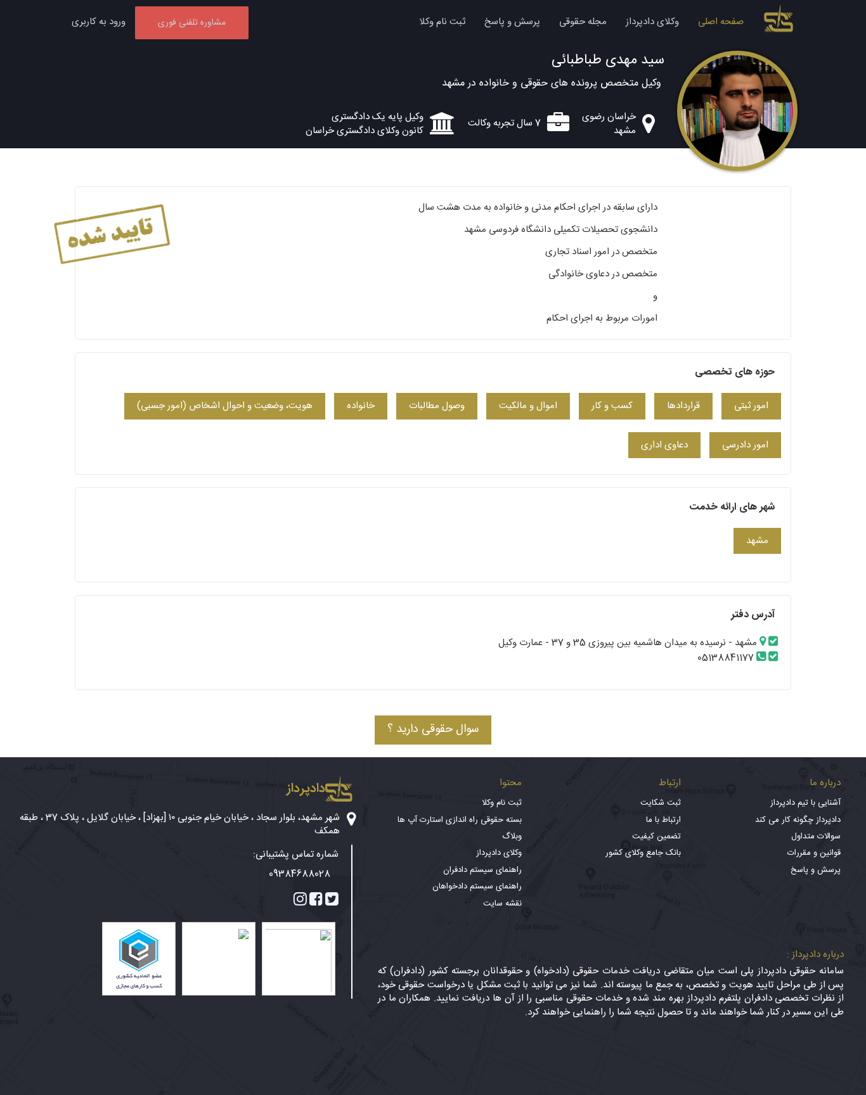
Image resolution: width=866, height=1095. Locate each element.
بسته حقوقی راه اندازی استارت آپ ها (459, 820)
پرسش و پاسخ (512, 22)
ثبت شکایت (660, 803)
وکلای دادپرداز (652, 22)
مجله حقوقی (583, 22)
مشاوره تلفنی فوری (192, 22)
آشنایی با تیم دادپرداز (805, 803)
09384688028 (299, 874)
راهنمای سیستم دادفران (482, 870)
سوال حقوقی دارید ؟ (433, 729)
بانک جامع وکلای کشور (643, 853)
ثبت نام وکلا (442, 22)
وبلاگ (512, 836)
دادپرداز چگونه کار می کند (798, 820)
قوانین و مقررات (814, 853)
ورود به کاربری (99, 22)
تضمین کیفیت (656, 836)
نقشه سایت (502, 904)
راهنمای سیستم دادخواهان (477, 886)
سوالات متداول (816, 836)
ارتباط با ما (663, 820)
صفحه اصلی (721, 22)
